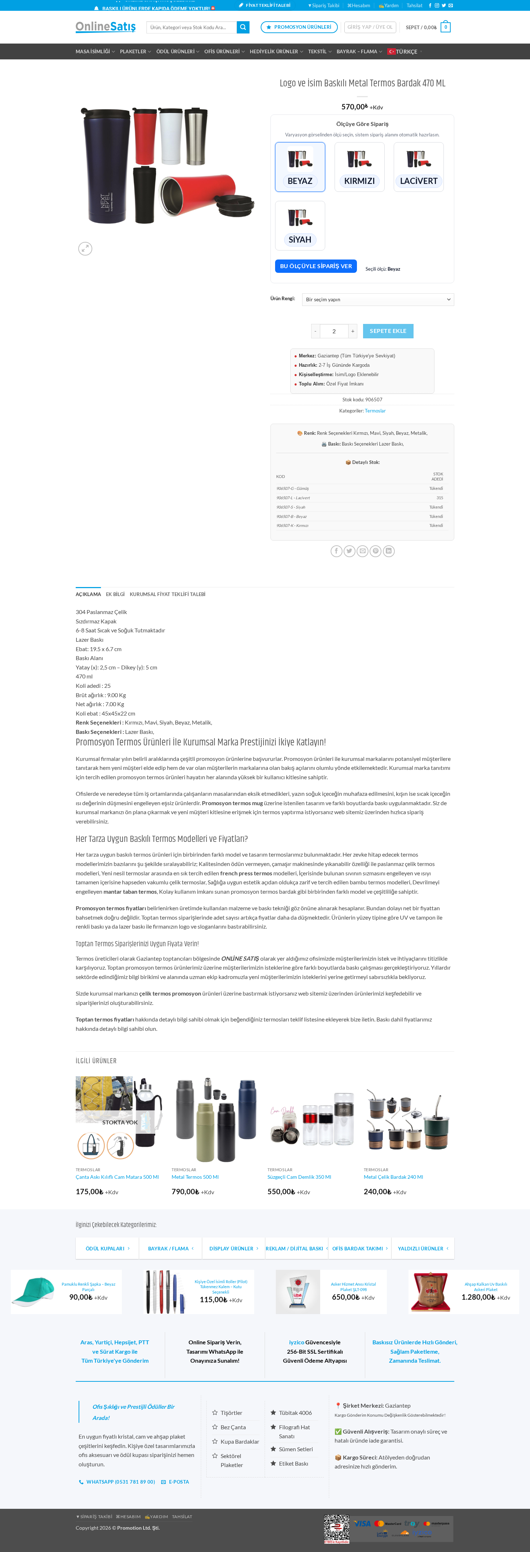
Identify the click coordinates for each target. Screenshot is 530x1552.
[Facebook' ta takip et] (430, 5)
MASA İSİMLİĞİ (93, 51)
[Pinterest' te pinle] (375, 551)
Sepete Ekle (388, 331)
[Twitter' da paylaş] (349, 551)
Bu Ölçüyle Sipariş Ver (316, 266)
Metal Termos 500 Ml (195, 1177)
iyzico (296, 1342)
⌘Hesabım (358, 5)
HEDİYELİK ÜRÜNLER (274, 51)
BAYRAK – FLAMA (357, 51)
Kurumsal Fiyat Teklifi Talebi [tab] (168, 594)
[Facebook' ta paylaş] (337, 551)
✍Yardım (389, 5)
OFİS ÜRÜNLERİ (222, 51)
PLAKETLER (133, 51)
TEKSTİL (317, 51)
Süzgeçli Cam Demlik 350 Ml (299, 1177)
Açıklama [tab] (88, 594)
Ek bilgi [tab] (115, 594)
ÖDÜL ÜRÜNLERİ (175, 51)
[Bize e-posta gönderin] (451, 5)
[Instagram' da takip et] (437, 5)
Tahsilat (415, 5)
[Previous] (76, 1141)
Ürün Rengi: (282, 298)
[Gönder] (243, 27)
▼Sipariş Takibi (323, 5)
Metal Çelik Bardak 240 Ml (393, 1177)
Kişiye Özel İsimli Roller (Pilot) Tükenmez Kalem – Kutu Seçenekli (221, 1286)
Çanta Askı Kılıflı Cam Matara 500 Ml (117, 1177)
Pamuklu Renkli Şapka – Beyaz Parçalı (88, 1287)
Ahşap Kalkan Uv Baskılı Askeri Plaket (486, 1287)
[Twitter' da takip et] (444, 5)
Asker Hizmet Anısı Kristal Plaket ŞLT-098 (353, 1287)
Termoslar (375, 411)
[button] (370, 27)
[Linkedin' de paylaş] (389, 551)
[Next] (452, 1141)
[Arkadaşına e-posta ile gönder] (362, 551)
